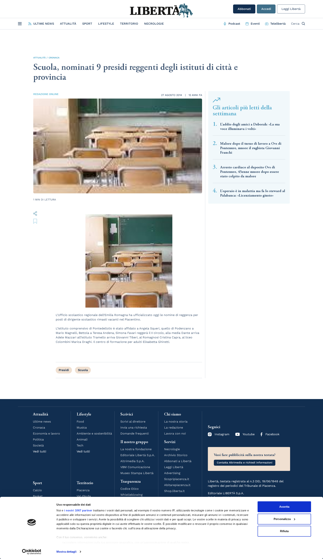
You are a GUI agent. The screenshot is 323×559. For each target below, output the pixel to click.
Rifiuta (284, 531)
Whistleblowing (131, 494)
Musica (82, 427)
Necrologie (154, 23)
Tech (80, 445)
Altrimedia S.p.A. (132, 461)
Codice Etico (129, 489)
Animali (82, 439)
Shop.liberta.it (174, 491)
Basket (38, 496)
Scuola (83, 370)
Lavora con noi (175, 433)
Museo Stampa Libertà (136, 473)
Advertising (172, 473)
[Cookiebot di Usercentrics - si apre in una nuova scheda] (31, 552)
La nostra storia (175, 421)
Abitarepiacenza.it (177, 485)
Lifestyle (106, 23)
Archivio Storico (175, 455)
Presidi (64, 370)
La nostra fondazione (136, 449)
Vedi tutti (39, 451)
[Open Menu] (20, 23)
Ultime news (42, 421)
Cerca (295, 23)
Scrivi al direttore (132, 421)
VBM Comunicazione (135, 467)
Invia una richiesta (133, 427)
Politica (38, 439)
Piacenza (83, 490)
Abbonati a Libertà (177, 461)
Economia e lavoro (46, 433)
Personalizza (282, 519)
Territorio (129, 23)
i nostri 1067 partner (78, 510)
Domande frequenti (134, 433)
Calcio (37, 490)
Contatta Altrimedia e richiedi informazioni (244, 462)
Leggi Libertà (291, 9)
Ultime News (43, 23)
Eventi (255, 23)
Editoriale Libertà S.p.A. (137, 455)
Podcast (234, 23)
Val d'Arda (84, 496)
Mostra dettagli (66, 551)
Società (38, 445)
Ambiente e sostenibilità (94, 433)
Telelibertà (278, 23)
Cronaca (54, 57)
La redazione (173, 427)
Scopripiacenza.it (176, 479)
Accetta (284, 506)
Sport (87, 23)
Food (80, 421)
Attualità (68, 23)
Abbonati (244, 9)
